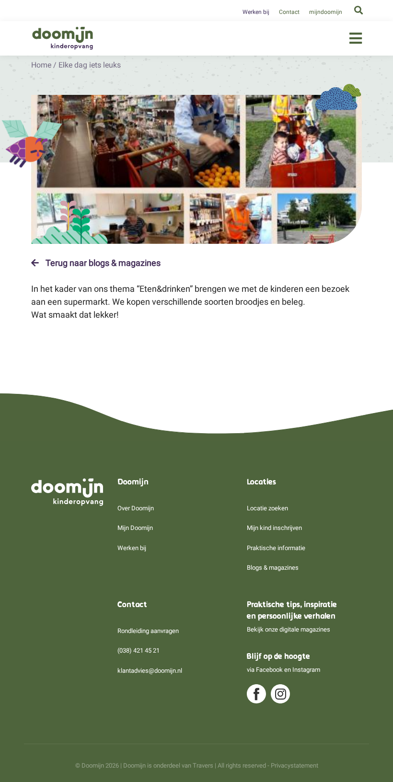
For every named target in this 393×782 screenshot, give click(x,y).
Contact (289, 12)
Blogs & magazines (273, 567)
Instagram (306, 669)
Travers (203, 765)
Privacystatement (294, 765)
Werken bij (256, 12)
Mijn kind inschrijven (274, 527)
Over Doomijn (135, 508)
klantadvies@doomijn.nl (149, 670)
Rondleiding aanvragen (148, 630)
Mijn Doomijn (135, 527)
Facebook (269, 669)
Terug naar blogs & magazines (102, 263)
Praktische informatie (276, 548)
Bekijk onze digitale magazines (288, 629)
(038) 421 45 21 (138, 650)
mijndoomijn (325, 12)
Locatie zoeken (267, 508)
